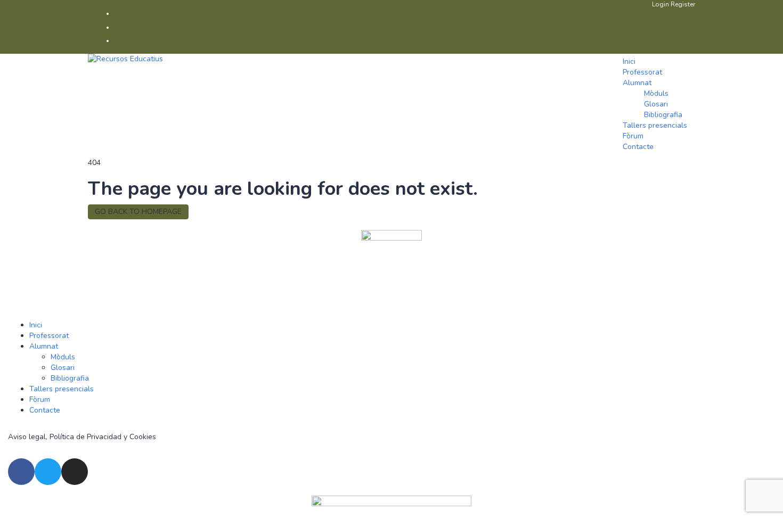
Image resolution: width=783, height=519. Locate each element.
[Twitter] (48, 471)
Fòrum (633, 136)
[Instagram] (74, 471)
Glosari (656, 104)
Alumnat (637, 83)
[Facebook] (21, 471)
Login (661, 4)
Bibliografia (663, 115)
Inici (629, 61)
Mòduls (656, 93)
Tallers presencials (655, 125)
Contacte (638, 147)
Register (683, 4)
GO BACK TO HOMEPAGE (138, 212)
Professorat (642, 72)
